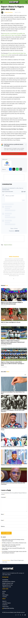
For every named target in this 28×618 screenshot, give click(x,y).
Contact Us (4, 604)
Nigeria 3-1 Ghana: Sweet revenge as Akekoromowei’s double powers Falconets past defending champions (12, 342)
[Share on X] (14, 169)
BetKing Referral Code (7, 585)
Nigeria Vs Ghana (8, 244)
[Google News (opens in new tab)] (7, 163)
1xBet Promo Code (6, 586)
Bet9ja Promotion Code (7, 583)
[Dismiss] (26, 145)
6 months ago (4, 305)
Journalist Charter (6, 603)
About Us (4, 601)
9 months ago (4, 345)
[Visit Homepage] (14, 2)
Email (2, 520)
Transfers (4, 596)
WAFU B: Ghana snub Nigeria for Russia (10, 322)
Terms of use (5, 606)
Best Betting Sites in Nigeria (8, 581)
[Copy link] (20, 169)
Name (3, 514)
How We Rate (5, 579)
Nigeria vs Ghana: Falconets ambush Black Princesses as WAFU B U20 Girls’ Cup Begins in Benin (12, 363)
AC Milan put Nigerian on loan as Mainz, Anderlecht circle (14, 542)
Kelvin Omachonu (9, 12)
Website (3, 526)
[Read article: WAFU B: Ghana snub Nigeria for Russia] (14, 314)
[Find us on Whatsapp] (15, 615)
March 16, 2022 (18, 12)
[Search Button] (26, 2)
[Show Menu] (1, 2)
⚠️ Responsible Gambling (8, 608)
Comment (3, 497)
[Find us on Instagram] (22, 615)
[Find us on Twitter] (20, 615)
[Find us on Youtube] (25, 615)
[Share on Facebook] (10, 169)
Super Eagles (5, 594)
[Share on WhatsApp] (17, 169)
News (3, 299)
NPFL (3, 593)
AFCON (4, 591)
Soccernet (4, 560)
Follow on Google (14, 153)
